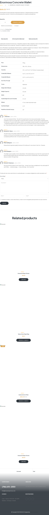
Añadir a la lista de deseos (6, 25)
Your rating (3, 176)
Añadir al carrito (17, 22)
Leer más (23, 279)
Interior (8, 30)
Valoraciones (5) (33, 39)
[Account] (17, 469)
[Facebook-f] (30, 499)
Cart (34, 471)
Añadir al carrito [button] (23, 340)
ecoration (4, 30)
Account (19, 471)
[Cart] (33, 469)
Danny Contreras (34, 512)
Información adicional (18, 39)
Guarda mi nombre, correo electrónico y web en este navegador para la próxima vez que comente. (24, 199)
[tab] (5, 39)
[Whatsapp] (26, 499)
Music (10, 29)
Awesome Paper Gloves (23, 273)
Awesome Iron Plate (23, 394)
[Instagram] (33, 499)
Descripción (4, 39)
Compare (16, 25)
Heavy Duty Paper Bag (23, 334)
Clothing (7, 29)
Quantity (2, 19)
